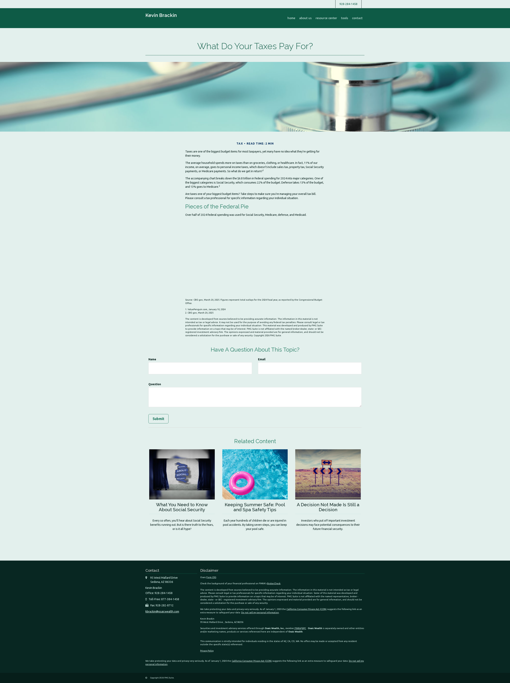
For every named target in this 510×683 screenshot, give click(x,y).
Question (154, 384)
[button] (305, 18)
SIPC (304, 628)
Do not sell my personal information (260, 612)
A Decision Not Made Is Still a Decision (328, 507)
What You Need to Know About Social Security (182, 507)
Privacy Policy (207, 651)
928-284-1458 (348, 4)
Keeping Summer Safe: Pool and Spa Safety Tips (255, 507)
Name (152, 359)
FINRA (297, 628)
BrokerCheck (273, 583)
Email (261, 359)
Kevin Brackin (161, 15)
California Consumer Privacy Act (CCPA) (306, 609)
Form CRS (211, 577)
